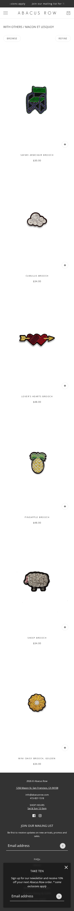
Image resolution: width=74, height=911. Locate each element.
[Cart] (68, 13)
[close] (66, 867)
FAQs (37, 859)
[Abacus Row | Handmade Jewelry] (37, 12)
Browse (12, 38)
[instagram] (40, 815)
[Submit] (59, 896)
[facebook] (34, 815)
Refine (63, 38)
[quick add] (65, 144)
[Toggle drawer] (5, 13)
